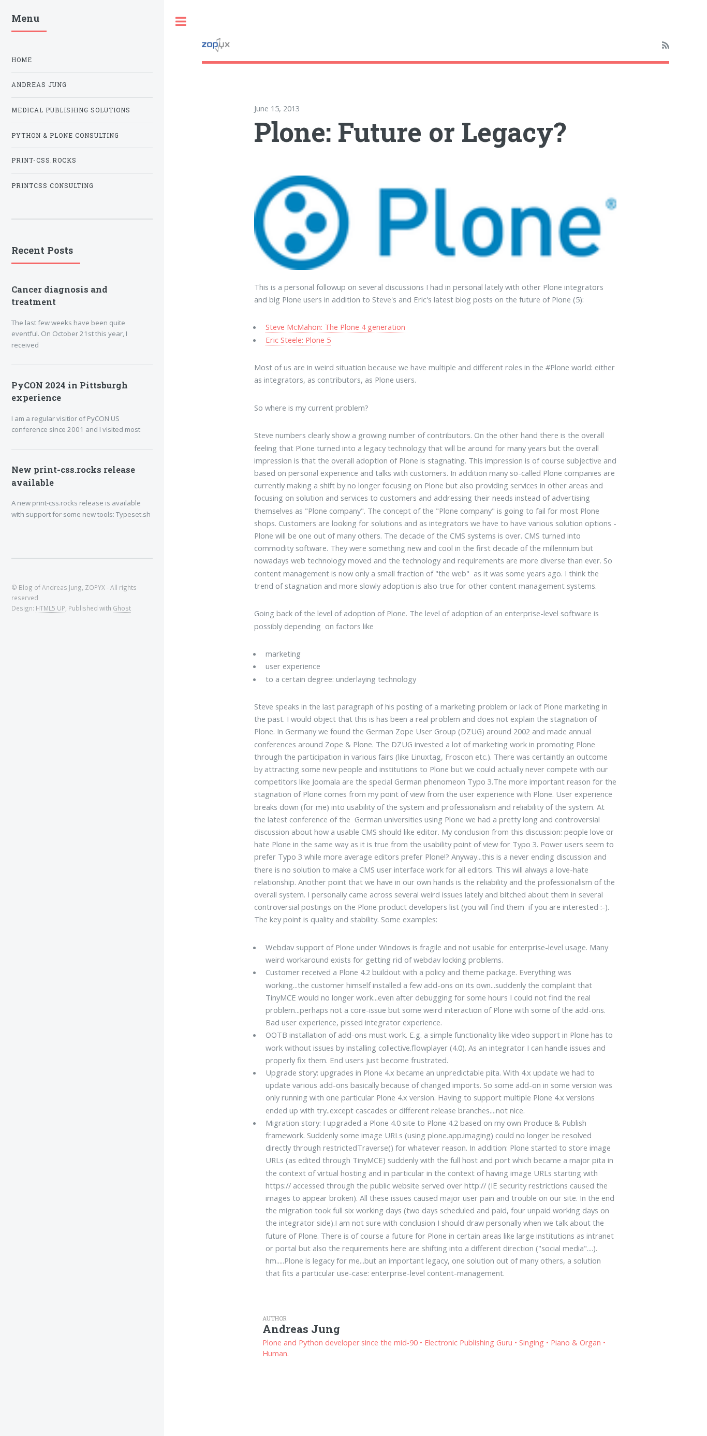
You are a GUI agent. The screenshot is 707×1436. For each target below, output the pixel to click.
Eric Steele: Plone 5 (298, 340)
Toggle (181, 21)
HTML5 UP (50, 608)
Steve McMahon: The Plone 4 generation (335, 327)
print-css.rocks (44, 160)
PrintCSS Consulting (52, 186)
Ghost (122, 608)
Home (21, 60)
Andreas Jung (39, 85)
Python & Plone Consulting (65, 135)
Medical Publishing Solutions (70, 110)
